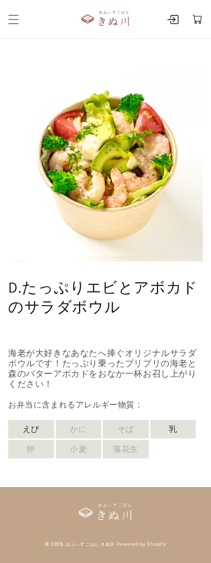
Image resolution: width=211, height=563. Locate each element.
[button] (13, 19)
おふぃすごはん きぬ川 (90, 544)
